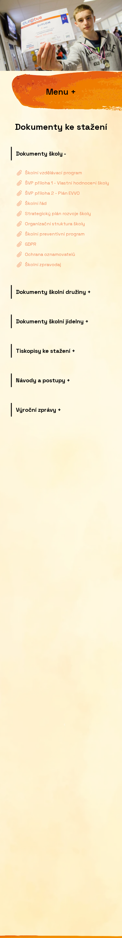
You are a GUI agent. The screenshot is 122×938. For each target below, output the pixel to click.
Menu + (61, 92)
